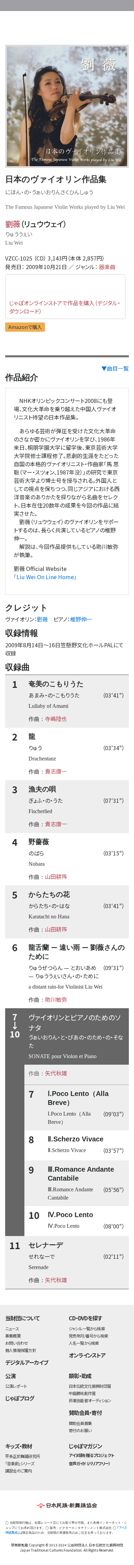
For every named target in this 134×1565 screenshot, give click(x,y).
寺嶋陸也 (56, 718)
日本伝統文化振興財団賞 (90, 1386)
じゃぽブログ (19, 1398)
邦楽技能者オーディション (90, 1400)
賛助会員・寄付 (85, 1412)
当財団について (22, 1318)
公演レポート (16, 1386)
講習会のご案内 (18, 1470)
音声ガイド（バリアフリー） (89, 1463)
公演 (10, 1376)
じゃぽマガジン (85, 1446)
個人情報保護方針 (20, 1350)
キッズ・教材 (18, 1446)
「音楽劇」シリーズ (19, 1463)
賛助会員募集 (80, 1423)
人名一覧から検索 (84, 1343)
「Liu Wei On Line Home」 (45, 577)
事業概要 (86, 4)
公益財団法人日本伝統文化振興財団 (9, 5)
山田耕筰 (56, 876)
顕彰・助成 (80, 1376)
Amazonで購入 (25, 326)
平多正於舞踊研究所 (22, 1456)
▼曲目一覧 (115, 368)
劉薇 (12, 223)
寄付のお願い (80, 1430)
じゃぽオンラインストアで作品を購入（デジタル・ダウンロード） (64, 307)
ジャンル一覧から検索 (87, 1328)
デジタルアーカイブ (26, 1362)
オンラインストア (87, 1355)
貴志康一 (56, 771)
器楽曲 (107, 267)
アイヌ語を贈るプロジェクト (91, 1455)
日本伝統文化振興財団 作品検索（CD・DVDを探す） (67, 29)
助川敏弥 (56, 999)
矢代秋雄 (56, 1073)
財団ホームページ (64, 4)
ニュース (12, 1328)
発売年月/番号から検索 (88, 1336)
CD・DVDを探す (85, 1318)
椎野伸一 (81, 619)
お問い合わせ (113, 4)
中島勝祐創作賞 (82, 1393)
